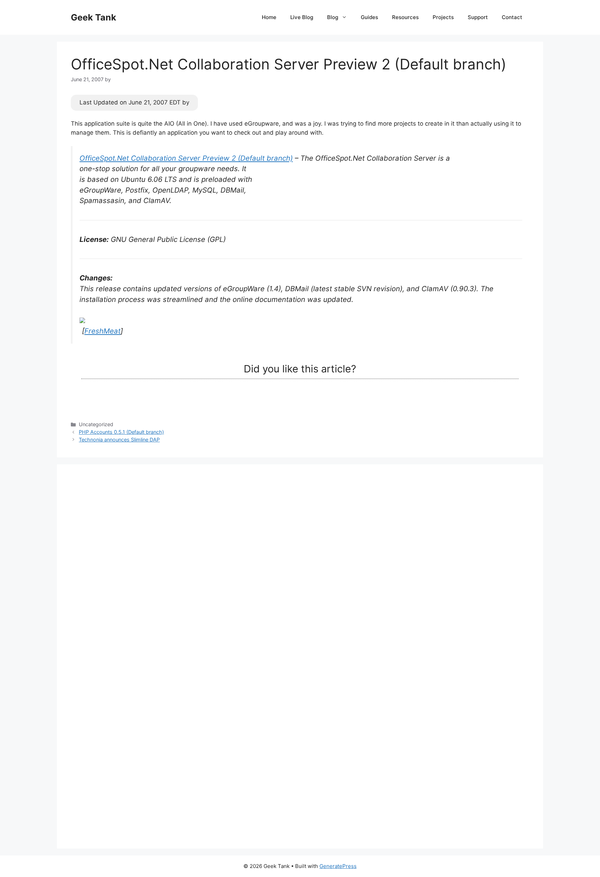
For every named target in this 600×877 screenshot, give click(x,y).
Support (478, 17)
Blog (332, 17)
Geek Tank (93, 17)
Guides (369, 17)
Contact (512, 17)
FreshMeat (102, 331)
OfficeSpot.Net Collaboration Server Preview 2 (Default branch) (186, 158)
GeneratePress (338, 866)
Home (269, 17)
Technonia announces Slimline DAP (119, 439)
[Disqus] (300, 565)
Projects (443, 17)
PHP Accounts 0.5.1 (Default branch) (121, 432)
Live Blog (301, 17)
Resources (405, 17)
